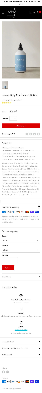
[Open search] (30, 13)
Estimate (8, 268)
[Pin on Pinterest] (30, 134)
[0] (38, 12)
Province (5, 245)
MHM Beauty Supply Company (12, 100)
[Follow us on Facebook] (3, 372)
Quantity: (5, 118)
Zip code (5, 255)
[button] (7, 103)
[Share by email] (38, 134)
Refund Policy (6, 277)
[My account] (34, 13)
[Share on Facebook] (26, 134)
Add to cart (21, 126)
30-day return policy (21, 329)
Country (4, 236)
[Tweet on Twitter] (34, 134)
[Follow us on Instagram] (7, 372)
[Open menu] (3, 12)
